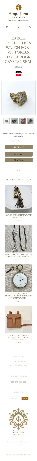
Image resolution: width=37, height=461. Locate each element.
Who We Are (22, 442)
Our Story (14, 442)
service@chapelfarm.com (18, 365)
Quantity (15, 141)
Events (14, 445)
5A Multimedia (27, 454)
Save (19, 75)
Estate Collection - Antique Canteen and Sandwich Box (18, 337)
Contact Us (21, 445)
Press (29, 442)
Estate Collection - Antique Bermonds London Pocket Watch (18, 296)
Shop (8, 442)
